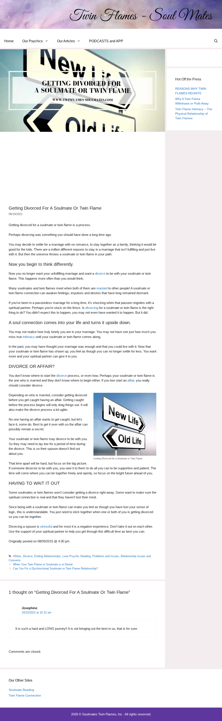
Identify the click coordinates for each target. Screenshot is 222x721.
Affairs (17, 556)
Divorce (28, 556)
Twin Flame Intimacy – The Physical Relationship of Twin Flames (193, 113)
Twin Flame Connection (25, 695)
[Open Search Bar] (216, 41)
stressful (46, 526)
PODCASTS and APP (106, 41)
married (101, 288)
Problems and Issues (105, 556)
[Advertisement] (82, 168)
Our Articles (66, 41)
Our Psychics (32, 41)
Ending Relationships (47, 556)
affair (130, 380)
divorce (100, 273)
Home (9, 41)
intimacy (29, 337)
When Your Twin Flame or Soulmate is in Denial (43, 564)
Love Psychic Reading (76, 556)
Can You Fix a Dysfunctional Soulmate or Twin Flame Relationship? (55, 568)
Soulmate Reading (21, 690)
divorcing (91, 308)
